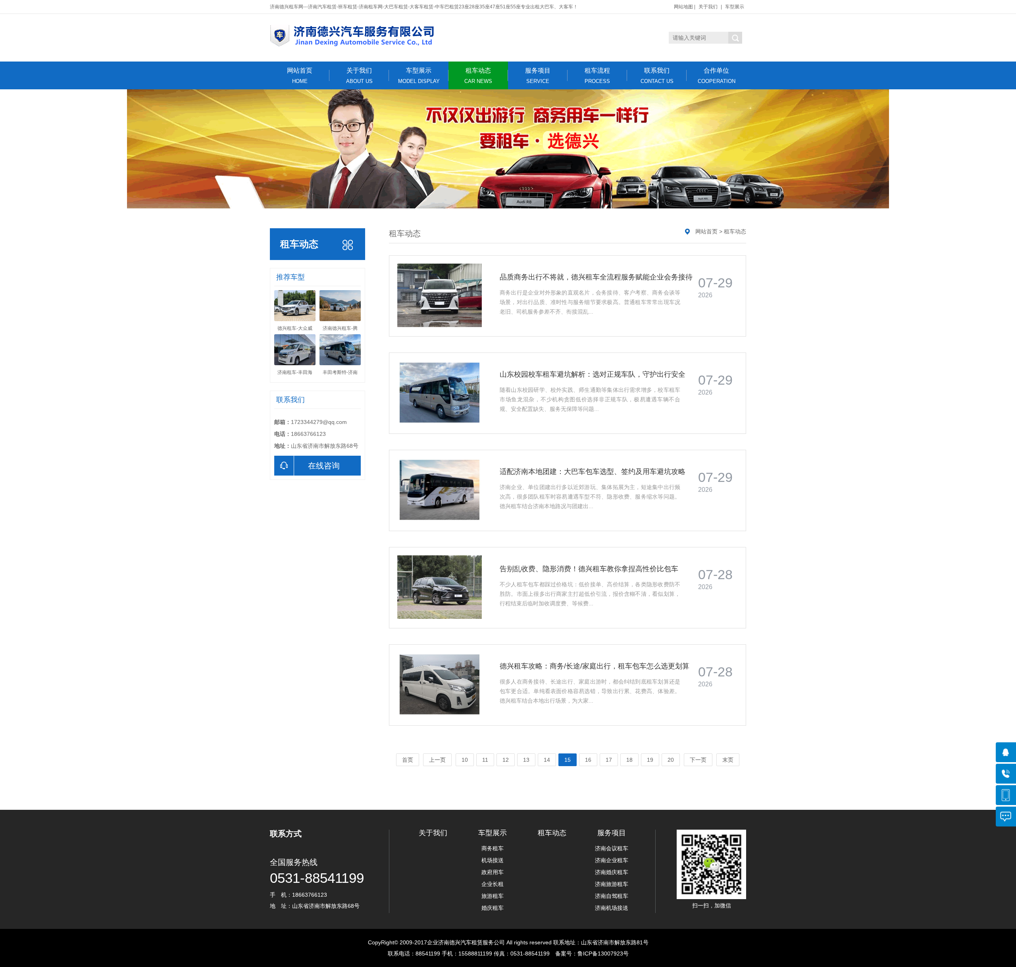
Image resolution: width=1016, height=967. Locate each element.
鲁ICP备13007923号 (603, 953)
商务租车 (492, 848)
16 (588, 760)
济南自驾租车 (611, 896)
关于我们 (708, 7)
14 (547, 760)
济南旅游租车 (611, 884)
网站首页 (299, 75)
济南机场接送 (611, 908)
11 (485, 760)
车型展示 (734, 7)
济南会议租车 (611, 848)
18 (629, 760)
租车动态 (478, 75)
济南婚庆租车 (611, 872)
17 (609, 760)
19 (650, 760)
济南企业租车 (611, 860)
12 (505, 760)
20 (671, 760)
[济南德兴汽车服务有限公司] (432, 36)
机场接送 (492, 860)
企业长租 (492, 884)
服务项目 (537, 75)
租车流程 (597, 75)
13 (526, 760)
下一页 (698, 760)
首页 (407, 760)
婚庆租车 (492, 908)
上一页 (437, 760)
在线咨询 (324, 465)
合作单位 (716, 75)
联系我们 (657, 75)
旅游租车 (492, 896)
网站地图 (683, 7)
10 (465, 760)
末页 (727, 760)
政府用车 (492, 872)
